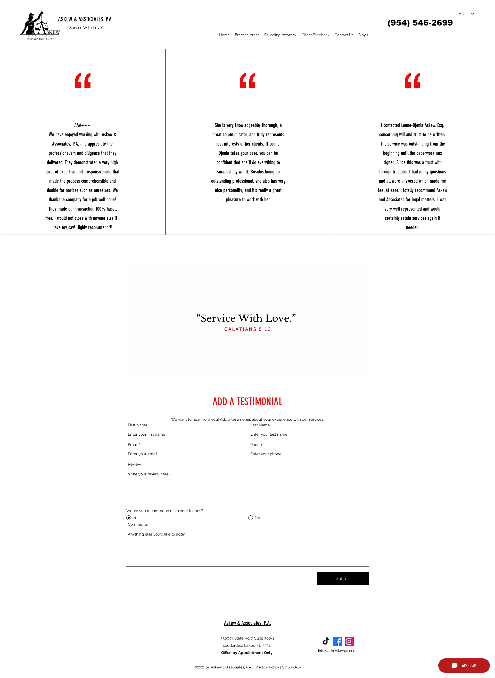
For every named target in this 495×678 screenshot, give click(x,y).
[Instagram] (349, 641)
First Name (137, 425)
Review (134, 464)
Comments (138, 525)
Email (133, 445)
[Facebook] (337, 641)
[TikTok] (326, 641)
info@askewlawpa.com (337, 651)
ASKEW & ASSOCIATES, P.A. (85, 19)
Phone (256, 445)
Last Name (260, 425)
